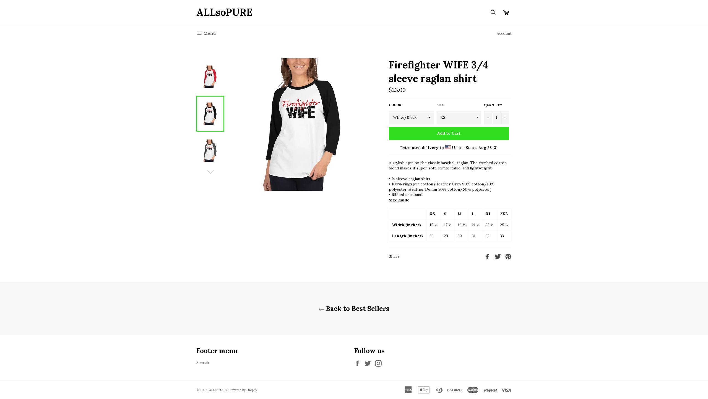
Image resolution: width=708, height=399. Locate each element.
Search (202, 362)
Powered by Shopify (242, 390)
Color (395, 105)
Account (504, 33)
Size (440, 105)
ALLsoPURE (224, 12)
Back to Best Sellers (356, 308)
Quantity (493, 105)
